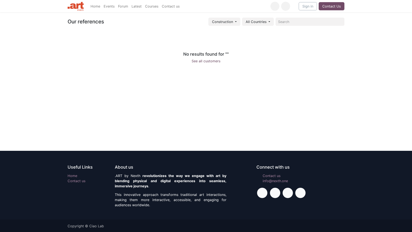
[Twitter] (275, 193)
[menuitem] (95, 6)
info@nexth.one (275, 181)
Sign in (307, 6)
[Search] (339, 22)
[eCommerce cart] (274, 6)
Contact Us (331, 6)
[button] (285, 6)
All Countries (256, 22)
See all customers (206, 61)
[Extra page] (300, 193)
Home (72, 176)
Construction (222, 22)
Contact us (76, 181)
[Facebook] (262, 193)
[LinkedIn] (288, 193)
